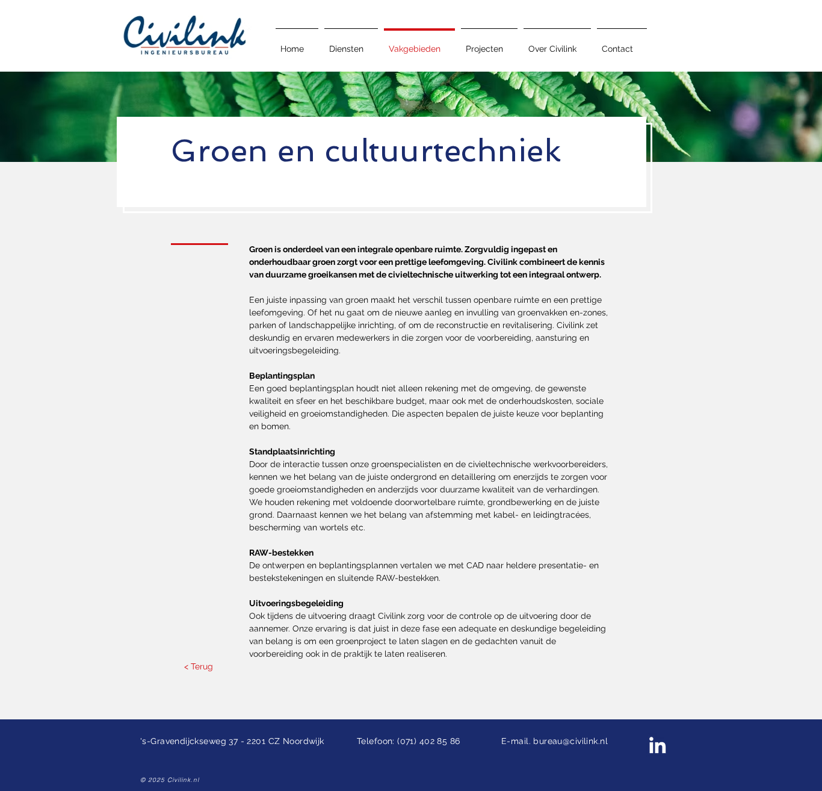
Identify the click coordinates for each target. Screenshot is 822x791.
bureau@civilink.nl (570, 741)
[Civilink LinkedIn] (657, 745)
